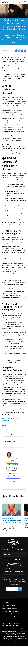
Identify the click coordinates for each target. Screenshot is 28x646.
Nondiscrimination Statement (9, 608)
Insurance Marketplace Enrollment (11, 617)
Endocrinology (12, 426)
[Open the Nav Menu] (24, 2)
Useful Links (6, 554)
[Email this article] (25, 51)
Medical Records (20, 548)
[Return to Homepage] (5, 2)
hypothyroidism (6, 114)
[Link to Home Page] (14, 543)
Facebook (8, 564)
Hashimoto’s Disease (10, 441)
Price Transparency (5, 548)
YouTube (12, 564)
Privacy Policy (5, 602)
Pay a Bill (13, 548)
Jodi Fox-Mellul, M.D (16, 125)
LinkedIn (19, 564)
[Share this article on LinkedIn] (22, 51)
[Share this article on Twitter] (19, 51)
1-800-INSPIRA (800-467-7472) (14, 571)
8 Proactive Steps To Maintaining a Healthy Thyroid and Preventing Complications (11, 520)
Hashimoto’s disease (7, 55)
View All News (6, 501)
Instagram (16, 564)
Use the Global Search (20, 2)
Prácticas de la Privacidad (8, 605)
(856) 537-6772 (15, 641)
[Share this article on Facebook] (16, 51)
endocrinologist (6, 127)
